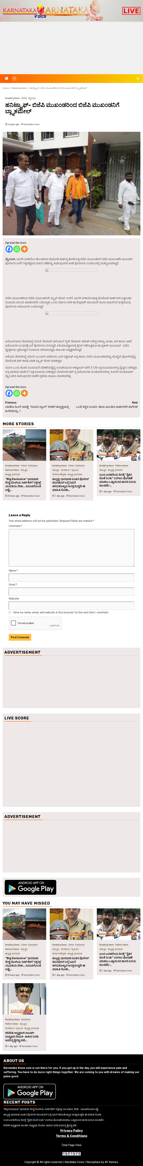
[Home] (7, 78)
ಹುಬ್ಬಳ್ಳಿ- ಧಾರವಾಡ (12, 474)
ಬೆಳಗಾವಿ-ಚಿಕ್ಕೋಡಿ (59, 474)
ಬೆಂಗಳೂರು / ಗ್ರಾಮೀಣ (70, 470)
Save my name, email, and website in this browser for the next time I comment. (61, 612)
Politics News (121, 465)
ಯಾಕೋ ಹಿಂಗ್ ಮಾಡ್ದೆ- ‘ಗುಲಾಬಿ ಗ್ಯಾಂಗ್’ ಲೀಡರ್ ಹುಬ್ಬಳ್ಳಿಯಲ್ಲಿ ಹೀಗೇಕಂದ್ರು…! (37, 407)
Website (14, 598)
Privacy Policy (71, 1131)
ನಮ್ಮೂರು (24, 470)
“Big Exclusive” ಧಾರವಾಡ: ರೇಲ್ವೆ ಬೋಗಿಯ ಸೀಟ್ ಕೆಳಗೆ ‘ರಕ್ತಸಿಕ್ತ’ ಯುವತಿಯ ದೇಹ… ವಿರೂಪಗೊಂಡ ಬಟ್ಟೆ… (23, 484)
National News (12, 470)
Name (13, 570)
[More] (24, 249)
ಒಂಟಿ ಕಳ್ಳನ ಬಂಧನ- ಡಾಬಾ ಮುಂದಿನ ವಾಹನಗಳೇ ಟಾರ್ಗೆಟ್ (107, 404)
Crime (24, 98)
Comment (15, 526)
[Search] (138, 78)
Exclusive (32, 465)
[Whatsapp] (16, 249)
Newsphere (93, 1162)
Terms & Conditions (71, 1136)
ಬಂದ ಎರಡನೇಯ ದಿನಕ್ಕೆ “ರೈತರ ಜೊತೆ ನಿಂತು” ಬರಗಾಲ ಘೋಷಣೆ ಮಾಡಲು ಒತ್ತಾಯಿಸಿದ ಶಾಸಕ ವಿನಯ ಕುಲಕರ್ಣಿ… (117, 480)
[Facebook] (9, 249)
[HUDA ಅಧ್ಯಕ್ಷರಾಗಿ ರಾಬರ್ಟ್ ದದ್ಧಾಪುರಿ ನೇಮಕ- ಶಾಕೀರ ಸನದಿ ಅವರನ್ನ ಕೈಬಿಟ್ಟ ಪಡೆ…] (24, 999)
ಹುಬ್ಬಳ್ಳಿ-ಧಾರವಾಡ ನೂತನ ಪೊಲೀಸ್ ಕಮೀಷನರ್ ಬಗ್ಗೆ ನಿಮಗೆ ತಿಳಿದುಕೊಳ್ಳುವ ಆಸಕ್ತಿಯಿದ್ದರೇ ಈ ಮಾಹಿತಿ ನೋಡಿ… (70, 484)
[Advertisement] (71, 47)
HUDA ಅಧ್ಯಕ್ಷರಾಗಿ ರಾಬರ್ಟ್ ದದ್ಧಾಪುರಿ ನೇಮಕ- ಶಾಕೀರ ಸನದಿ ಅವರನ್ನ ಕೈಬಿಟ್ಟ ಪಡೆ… (22, 1036)
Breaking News (12, 98)
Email (13, 584)
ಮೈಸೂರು (32, 98)
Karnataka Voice (32, 124)
